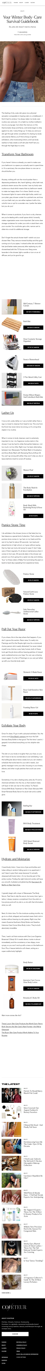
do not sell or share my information (27, 1354)
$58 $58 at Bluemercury (33, 1004)
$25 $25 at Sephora (33, 496)
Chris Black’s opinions (18, 736)
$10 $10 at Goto (33, 678)
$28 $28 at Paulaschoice (33, 830)
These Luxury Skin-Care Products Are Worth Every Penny (22, 1023)
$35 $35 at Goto (33, 383)
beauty (21, 2)
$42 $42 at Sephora (33, 849)
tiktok (3, 1363)
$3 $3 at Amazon (33, 580)
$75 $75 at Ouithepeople (33, 698)
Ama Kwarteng (23, 32)
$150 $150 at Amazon (33, 366)
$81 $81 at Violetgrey (33, 969)
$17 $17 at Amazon (33, 347)
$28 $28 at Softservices (33, 812)
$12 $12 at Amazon (33, 476)
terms (18, 1351)
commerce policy (21, 1345)
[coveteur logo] (7, 2)
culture (33, 2)
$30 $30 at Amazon (33, 328)
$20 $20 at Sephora (33, 620)
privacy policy (20, 1348)
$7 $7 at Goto (33, 516)
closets (27, 2)
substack (4, 1360)
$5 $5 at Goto (33, 714)
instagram (5, 1357)
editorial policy (21, 1342)
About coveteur (8, 1318)
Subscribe (15, 1334)
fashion (16, 2)
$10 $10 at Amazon (33, 600)
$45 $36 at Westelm (33, 403)
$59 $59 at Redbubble (33, 312)
